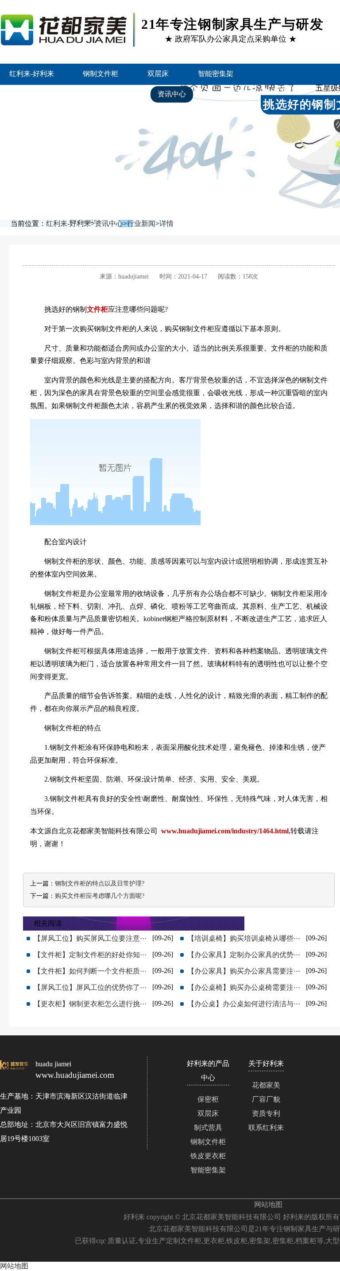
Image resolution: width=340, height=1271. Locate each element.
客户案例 (114, 94)
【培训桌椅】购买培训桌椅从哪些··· (243, 938)
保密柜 (208, 1099)
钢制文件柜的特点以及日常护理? (99, 883)
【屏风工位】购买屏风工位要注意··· (90, 938)
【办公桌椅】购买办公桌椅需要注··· (243, 987)
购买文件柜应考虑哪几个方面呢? (99, 896)
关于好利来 (32, 114)
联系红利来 (96, 114)
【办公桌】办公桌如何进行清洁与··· (243, 1004)
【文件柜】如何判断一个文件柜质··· (90, 971)
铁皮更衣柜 (208, 1156)
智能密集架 (215, 73)
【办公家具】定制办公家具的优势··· (243, 954)
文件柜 (97, 309)
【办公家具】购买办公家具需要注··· (243, 971)
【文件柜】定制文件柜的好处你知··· (90, 954)
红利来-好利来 (31, 73)
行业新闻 (141, 223)
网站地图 (268, 1204)
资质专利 (266, 1113)
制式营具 (208, 1127)
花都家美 (266, 1085)
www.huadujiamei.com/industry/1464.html (225, 831)
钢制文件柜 (100, 73)
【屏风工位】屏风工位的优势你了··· (90, 987)
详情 (166, 223)
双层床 (158, 73)
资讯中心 (172, 94)
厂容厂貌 (266, 1099)
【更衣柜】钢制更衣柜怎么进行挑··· (90, 1004)
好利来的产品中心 (43, 94)
